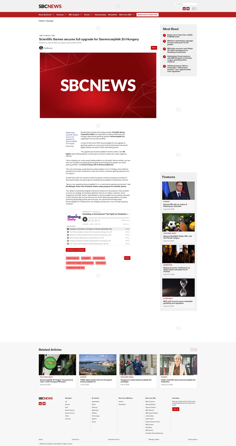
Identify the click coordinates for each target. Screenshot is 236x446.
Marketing (95, 410)
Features (60, 14)
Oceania (68, 419)
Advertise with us (113, 439)
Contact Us (75, 439)
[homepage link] (50, 6)
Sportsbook (95, 401)
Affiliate (94, 413)
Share (154, 48)
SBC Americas (150, 401)
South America (70, 413)
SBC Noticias (150, 410)
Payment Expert (151, 407)
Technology (95, 416)
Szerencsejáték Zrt (75, 268)
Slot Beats (149, 427)
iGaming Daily (100, 14)
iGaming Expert (150, 404)
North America (69, 410)
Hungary (86, 258)
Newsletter (112, 14)
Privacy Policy (192, 439)
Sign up (175, 409)
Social (94, 422)
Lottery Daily (150, 416)
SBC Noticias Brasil (152, 413)
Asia (66, 407)
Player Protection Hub (153, 422)
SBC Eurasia (149, 425)
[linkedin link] (184, 8)
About (41, 439)
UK (66, 401)
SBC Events (149, 430)
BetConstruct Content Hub (147, 14)
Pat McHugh (99, 258)
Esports (94, 419)
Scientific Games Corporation (80, 263)
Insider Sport (150, 419)
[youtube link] (188, 8)
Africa (67, 416)
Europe (49, 20)
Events (87, 14)
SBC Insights (74, 14)
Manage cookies (154, 439)
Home (42, 20)
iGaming (94, 407)
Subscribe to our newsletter (75, 250)
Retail (94, 404)
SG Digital (101, 263)
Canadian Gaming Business (154, 433)
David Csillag (72, 258)
